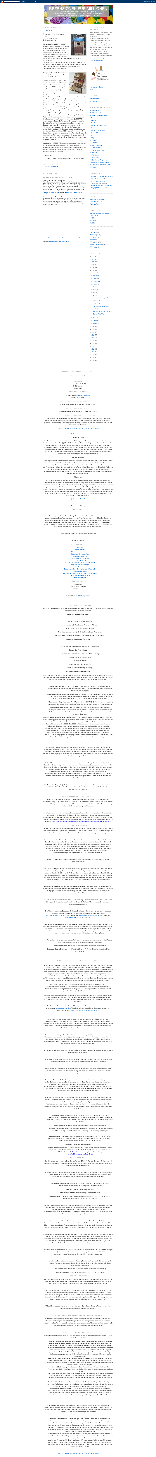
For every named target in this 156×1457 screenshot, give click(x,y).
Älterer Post (82, 238)
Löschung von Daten (80, 571)
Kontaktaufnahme (80, 567)
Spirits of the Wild (98, 314)
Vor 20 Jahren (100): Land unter (102, 311)
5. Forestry (93, 128)
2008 (92, 360)
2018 (92, 332)
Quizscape (47, 30)
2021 (92, 270)
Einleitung (80, 547)
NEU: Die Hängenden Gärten (98, 115)
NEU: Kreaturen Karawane (98, 113)
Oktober (95, 278)
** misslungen (53, 166)
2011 (92, 352)
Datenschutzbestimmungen (51, 192)
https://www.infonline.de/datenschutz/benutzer (85, 1010)
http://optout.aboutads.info (73, 917)
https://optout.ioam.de (62, 1008)
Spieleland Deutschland (97, 199)
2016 (92, 338)
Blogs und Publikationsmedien (80, 564)
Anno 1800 (96, 300)
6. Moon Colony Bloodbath (98, 130)
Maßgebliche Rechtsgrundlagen (80, 554)
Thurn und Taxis (95, 204)
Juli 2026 (92, 218)
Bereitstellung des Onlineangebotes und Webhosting (80, 569)
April (94, 295)
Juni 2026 (93, 220)
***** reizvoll (93, 242)
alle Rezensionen (95, 99)
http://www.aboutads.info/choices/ (56, 915)
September (96, 281)
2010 (92, 354)
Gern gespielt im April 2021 (101, 298)
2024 (92, 262)
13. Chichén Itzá (95, 147)
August (95, 284)
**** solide (93, 239)
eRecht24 (82, 499)
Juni (94, 290)
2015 (92, 340)
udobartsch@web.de (83, 395)
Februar (95, 320)
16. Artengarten (94, 155)
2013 (92, 346)
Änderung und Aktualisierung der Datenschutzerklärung (80, 573)
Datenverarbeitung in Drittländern (80, 558)
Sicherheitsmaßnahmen (80, 556)
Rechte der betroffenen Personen (80, 575)
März (94, 317)
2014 (92, 343)
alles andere (93, 101)
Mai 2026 (92, 223)
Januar (95, 323)
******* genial (93, 247)
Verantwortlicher (80, 549)
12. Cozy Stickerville (96, 145)
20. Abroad (93, 167)
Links (91, 89)
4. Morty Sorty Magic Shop (98, 125)
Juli (94, 287)
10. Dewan (93, 140)
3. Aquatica (93, 123)
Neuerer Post (47, 238)
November (96, 275)
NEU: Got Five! (94, 110)
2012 (92, 349)
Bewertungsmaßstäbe (96, 60)
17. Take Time (94, 157)
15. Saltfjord (93, 152)
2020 (92, 326)
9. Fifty (92, 137)
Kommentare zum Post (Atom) (59, 241)
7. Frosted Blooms (95, 133)
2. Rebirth (93, 120)
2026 (92, 256)
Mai (94, 292)
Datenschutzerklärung (96, 87)
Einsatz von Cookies (80, 560)
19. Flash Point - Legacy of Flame (100, 164)
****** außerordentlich (96, 244)
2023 (92, 265)
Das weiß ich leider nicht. (97, 181)
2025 (92, 259)
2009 (92, 357)
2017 (92, 335)
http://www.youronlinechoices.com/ (89, 915)
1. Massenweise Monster (97, 118)
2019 (92, 329)
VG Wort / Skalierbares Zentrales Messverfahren (80, 562)
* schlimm (93, 232)
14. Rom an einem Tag (97, 150)
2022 (92, 267)
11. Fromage (93, 142)
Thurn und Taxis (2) (96, 201)
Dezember (96, 273)
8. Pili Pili (93, 135)
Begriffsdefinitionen (80, 577)
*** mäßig (93, 237)
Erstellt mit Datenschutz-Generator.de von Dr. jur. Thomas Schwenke (78, 428)
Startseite (65, 238)
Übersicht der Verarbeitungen (80, 552)
